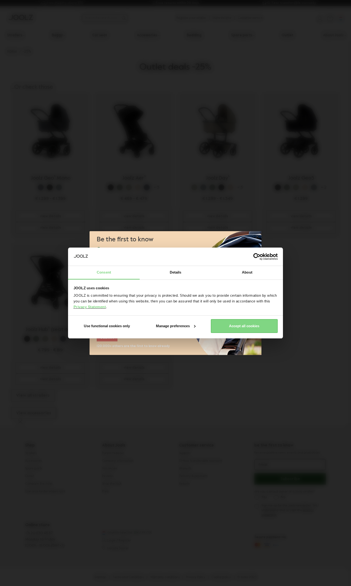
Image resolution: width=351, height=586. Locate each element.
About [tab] (247, 272)
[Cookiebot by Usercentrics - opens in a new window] (257, 256)
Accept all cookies (244, 326)
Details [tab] (175, 272)
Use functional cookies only (107, 326)
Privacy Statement (90, 307)
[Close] (257, 237)
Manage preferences (173, 326)
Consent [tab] (104, 272)
